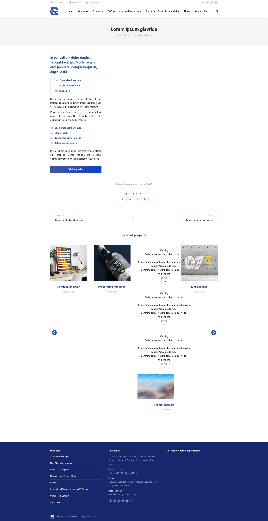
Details (72, 263)
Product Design (130, 184)
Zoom (65, 263)
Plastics (54, 482)
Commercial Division (59, 496)
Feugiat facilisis (164, 405)
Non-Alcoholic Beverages (62, 463)
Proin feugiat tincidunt (112, 287)
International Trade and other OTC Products (70, 489)
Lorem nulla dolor (68, 287)
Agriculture (55, 502)
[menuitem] (70, 11)
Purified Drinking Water (60, 469)
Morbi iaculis (199, 287)
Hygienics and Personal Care (63, 476)
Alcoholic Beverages (59, 456)
